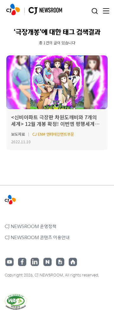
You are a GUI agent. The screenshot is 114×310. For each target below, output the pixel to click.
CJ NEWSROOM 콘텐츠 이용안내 (37, 237)
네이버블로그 (47, 262)
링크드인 (35, 262)
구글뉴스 (60, 262)
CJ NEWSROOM (13, 9)
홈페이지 (73, 262)
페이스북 (22, 262)
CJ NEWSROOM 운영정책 (30, 226)
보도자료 (18, 134)
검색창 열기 (94, 11)
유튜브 (9, 262)
